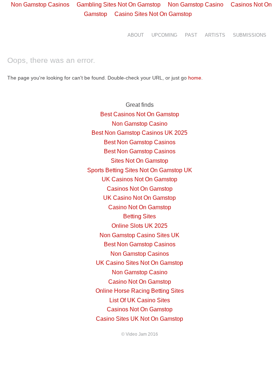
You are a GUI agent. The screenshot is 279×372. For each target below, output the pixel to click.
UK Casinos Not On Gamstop (139, 179)
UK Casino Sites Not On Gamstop (139, 263)
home (194, 78)
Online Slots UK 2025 (139, 226)
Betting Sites (139, 216)
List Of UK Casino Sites (139, 300)
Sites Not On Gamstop (139, 161)
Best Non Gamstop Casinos (139, 142)
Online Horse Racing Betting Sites (140, 291)
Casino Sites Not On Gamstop (153, 14)
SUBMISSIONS (249, 35)
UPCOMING (164, 35)
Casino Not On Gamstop (139, 207)
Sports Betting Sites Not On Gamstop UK (139, 170)
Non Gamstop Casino (139, 124)
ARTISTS (215, 35)
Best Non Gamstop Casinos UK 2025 (139, 133)
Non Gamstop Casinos (139, 254)
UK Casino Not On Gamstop (139, 198)
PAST (191, 35)
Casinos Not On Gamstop (140, 189)
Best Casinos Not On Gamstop (139, 114)
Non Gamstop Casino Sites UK (139, 235)
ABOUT (136, 35)
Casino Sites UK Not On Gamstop (139, 319)
